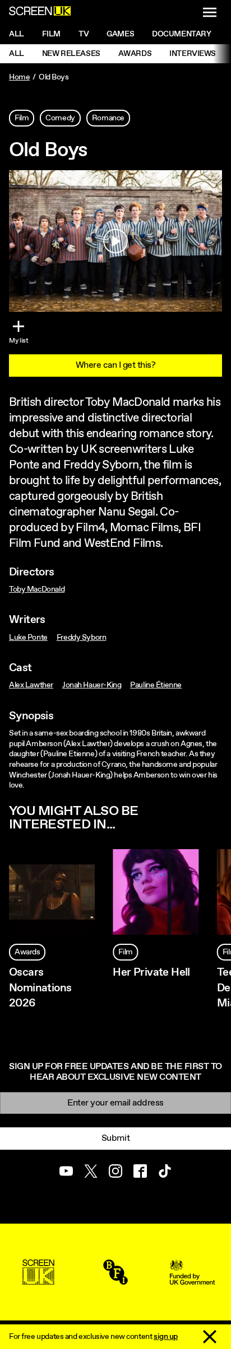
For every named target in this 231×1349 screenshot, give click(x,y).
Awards (134, 54)
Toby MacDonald (36, 589)
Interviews (192, 54)
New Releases (71, 54)
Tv (83, 34)
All (16, 34)
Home (19, 77)
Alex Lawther (31, 685)
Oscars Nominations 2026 (40, 987)
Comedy (60, 118)
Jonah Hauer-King (91, 685)
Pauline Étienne (156, 685)
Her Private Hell (151, 972)
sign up (166, 1337)
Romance (108, 118)
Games (120, 34)
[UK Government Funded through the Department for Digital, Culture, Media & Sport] (192, 1280)
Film (51, 34)
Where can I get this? (116, 365)
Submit (115, 1138)
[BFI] (115, 1280)
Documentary (181, 34)
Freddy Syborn (82, 638)
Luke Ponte (28, 638)
